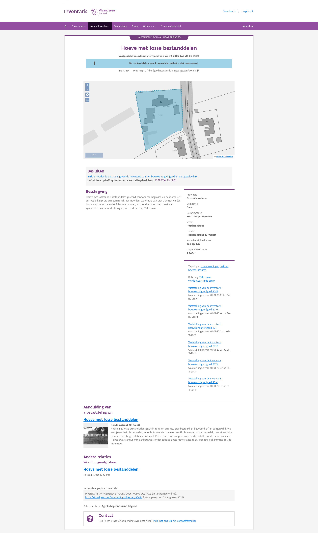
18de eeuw (205, 277)
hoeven (192, 269)
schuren (202, 269)
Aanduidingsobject (99, 26)
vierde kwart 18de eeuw (201, 280)
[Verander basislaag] (87, 100)
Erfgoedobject (78, 26)
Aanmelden (248, 26)
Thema (135, 26)
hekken (224, 266)
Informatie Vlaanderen (224, 157)
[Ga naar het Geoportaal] (87, 95)
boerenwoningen (210, 266)
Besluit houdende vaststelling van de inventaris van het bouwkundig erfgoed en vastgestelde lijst (142, 176)
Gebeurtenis (149, 26)
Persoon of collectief (170, 26)
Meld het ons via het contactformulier (174, 520)
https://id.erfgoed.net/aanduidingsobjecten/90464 (113, 497)
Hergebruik (247, 11)
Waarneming (120, 26)
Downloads (229, 11)
